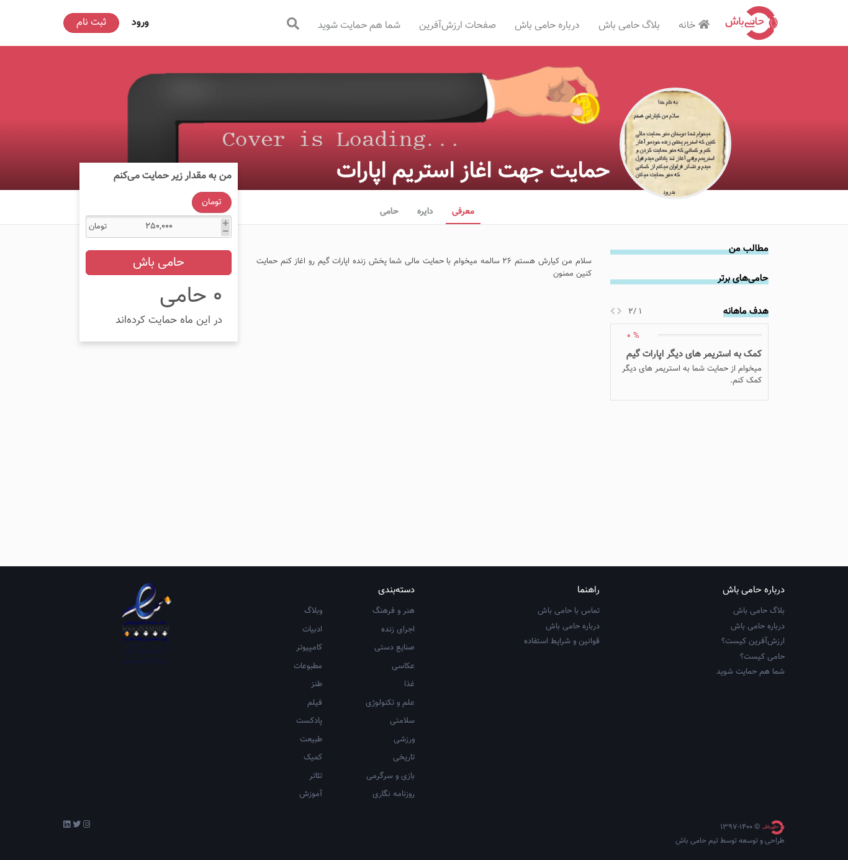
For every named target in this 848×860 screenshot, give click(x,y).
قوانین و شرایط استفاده (562, 641)
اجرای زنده (398, 629)
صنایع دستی (394, 647)
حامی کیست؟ (762, 657)
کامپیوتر (309, 647)
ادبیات (312, 629)
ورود (140, 22)
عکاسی (403, 666)
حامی (389, 212)
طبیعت (311, 739)
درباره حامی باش (547, 26)
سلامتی (402, 721)
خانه (687, 26)
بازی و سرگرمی (390, 776)
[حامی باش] (751, 23)
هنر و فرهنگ (393, 611)
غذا (409, 684)
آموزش (310, 794)
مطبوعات (308, 666)
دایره (425, 212)
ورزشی (404, 739)
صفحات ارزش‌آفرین (457, 26)
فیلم (314, 703)
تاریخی (404, 757)
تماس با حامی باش (569, 611)
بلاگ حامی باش (629, 26)
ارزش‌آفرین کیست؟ (753, 641)
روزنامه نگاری (393, 794)
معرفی (463, 212)
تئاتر (315, 776)
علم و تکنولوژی (390, 703)
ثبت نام (91, 22)
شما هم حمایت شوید (359, 26)
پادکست (309, 721)
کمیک (313, 757)
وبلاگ (313, 611)
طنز (316, 684)
